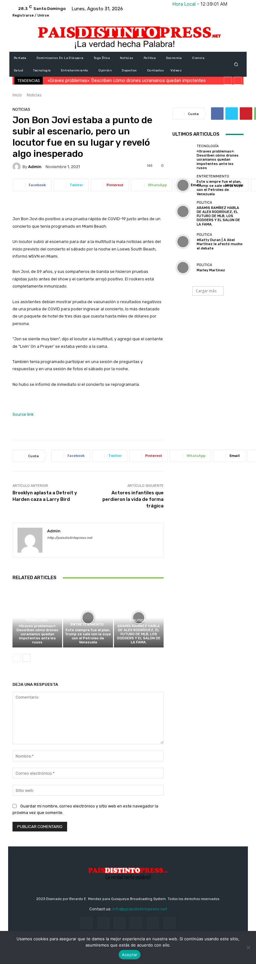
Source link (23, 414)
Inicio (17, 95)
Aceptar (130, 954)
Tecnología (36, 620)
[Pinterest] (246, 113)
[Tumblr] (153, 923)
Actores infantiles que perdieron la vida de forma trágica (133, 499)
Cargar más (206, 290)
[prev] (228, 81)
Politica (138, 620)
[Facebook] (217, 113)
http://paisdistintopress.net (69, 538)
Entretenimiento (87, 624)
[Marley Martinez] (183, 267)
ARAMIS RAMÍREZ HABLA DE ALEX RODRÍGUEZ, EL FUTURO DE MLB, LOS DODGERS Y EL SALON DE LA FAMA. (138, 634)
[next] (238, 81)
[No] (248, 947)
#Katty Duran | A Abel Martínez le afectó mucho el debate (220, 244)
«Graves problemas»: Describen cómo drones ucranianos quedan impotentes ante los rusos (37, 634)
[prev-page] (16, 658)
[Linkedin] (120, 923)
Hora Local (184, 4)
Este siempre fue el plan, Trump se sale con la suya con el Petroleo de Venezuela (88, 636)
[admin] (17, 166)
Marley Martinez (211, 270)
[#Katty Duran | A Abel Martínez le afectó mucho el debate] (183, 241)
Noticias (34, 95)
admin (35, 167)
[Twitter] (231, 113)
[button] (236, 64)
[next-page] (26, 658)
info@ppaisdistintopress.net (139, 909)
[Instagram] (103, 923)
